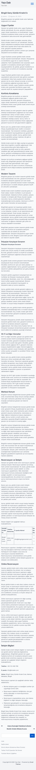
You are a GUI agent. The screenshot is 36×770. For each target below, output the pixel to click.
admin (5, 16)
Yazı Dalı (6, 2)
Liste (2, 741)
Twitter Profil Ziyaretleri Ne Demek (11, 750)
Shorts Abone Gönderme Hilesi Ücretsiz (13, 747)
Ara (32, 735)
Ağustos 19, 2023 (15, 16)
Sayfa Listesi (5, 744)
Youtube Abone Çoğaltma (8, 753)
